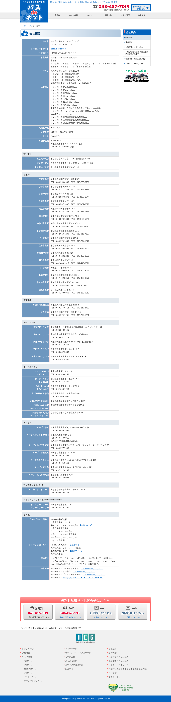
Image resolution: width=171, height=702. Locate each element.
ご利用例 (56, 15)
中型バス (28, 665)
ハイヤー (90, 15)
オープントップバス (33, 681)
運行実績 (128, 42)
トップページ (28, 649)
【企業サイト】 (86, 525)
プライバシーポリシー (134, 64)
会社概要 (128, 37)
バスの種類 (73, 15)
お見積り (141, 15)
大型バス (28, 661)
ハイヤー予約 (71, 649)
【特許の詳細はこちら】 (92, 568)
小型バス (28, 673)
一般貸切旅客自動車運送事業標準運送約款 (136, 53)
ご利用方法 (107, 15)
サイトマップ (115, 677)
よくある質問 (124, 15)
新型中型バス (30, 669)
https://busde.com (58, 49)
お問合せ (113, 673)
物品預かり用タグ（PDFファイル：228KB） (83, 577)
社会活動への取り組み (134, 59)
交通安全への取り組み (134, 47)
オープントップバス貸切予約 (78, 653)
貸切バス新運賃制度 (74, 665)
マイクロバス (30, 677)
